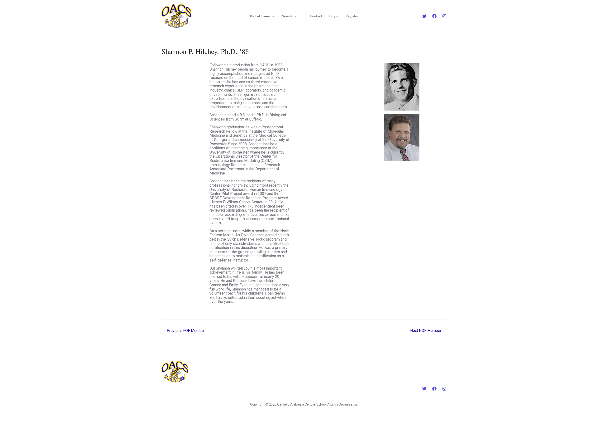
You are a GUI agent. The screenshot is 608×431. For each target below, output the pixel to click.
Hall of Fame (260, 16)
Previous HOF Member (183, 331)
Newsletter (289, 16)
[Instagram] (444, 16)
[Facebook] (434, 16)
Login (333, 16)
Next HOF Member (428, 331)
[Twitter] (424, 16)
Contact (316, 16)
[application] (272, 16)
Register (351, 16)
